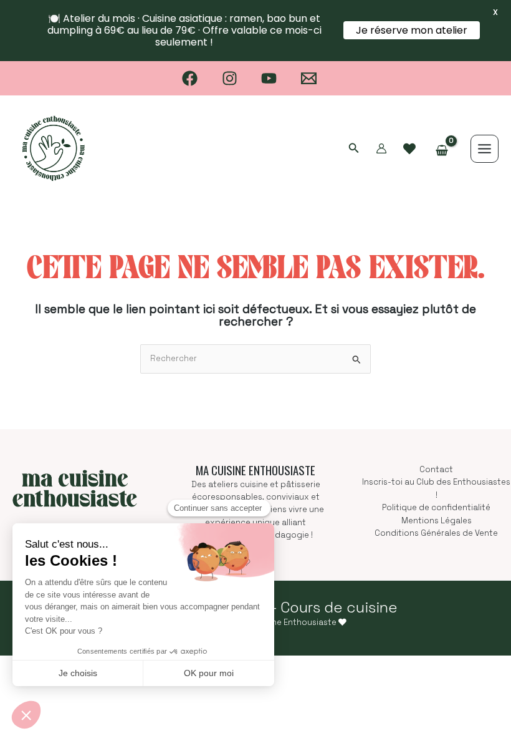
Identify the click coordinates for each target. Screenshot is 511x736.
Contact (436, 469)
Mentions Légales (436, 520)
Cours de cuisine (339, 607)
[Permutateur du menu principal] (484, 149)
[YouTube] (269, 78)
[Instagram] (230, 78)
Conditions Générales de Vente (436, 533)
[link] (409, 149)
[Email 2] (309, 78)
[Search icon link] (354, 149)
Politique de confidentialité (436, 507)
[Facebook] (190, 78)
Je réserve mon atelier (411, 30)
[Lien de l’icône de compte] (381, 148)
